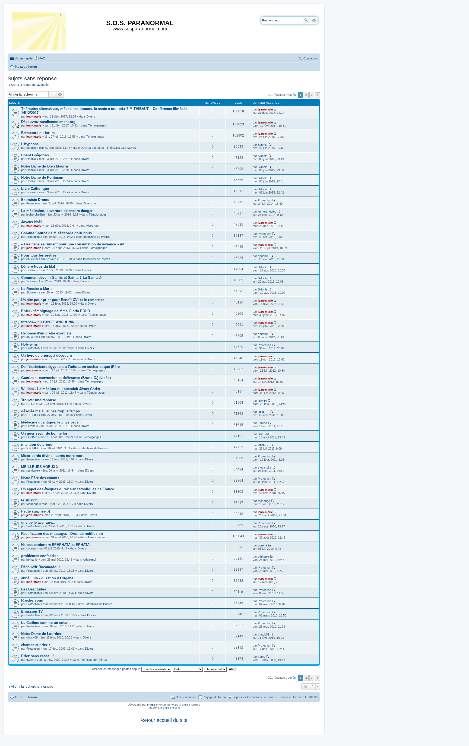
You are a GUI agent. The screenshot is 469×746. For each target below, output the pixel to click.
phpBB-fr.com (171, 707)
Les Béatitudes (33, 589)
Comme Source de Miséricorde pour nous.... (58, 233)
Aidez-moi (89, 203)
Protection (33, 203)
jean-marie (33, 116)
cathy (30, 659)
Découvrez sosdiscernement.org (48, 122)
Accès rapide (24, 58)
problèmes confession (40, 556)
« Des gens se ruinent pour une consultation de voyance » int (72, 244)
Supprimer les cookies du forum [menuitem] (253, 697)
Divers (91, 116)
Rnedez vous (32, 600)
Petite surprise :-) (35, 511)
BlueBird (31, 437)
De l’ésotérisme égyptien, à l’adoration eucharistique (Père (70, 367)
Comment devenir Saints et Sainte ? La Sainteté (61, 278)
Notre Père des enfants (40, 478)
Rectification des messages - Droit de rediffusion (62, 534)
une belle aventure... (38, 522)
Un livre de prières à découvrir (46, 355)
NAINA (30, 403)
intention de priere (36, 444)
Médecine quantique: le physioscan (51, 422)
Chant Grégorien (35, 155)
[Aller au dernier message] (275, 109)
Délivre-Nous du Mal (38, 266)
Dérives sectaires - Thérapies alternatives (108, 147)
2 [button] (306, 94)
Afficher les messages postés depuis (116, 669)
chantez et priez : (35, 645)
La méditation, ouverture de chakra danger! (57, 211)
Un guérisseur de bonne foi (44, 433)
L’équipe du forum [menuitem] (214, 697)
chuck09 (32, 259)
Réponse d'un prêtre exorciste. (46, 333)
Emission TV (32, 611)
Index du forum (26, 697)
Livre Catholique (35, 188)
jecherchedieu (35, 214)
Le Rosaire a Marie (36, 289)
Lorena (31, 426)
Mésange (32, 503)
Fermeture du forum (38, 133)
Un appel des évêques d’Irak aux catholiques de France (67, 489)
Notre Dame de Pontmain (42, 177)
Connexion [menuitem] (310, 58)
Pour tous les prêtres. (39, 255)
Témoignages (97, 125)
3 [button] (312, 94)
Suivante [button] (317, 95)
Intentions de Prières (96, 236)
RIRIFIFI (32, 414)
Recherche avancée (314, 20)
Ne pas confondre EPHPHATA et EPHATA (55, 545)
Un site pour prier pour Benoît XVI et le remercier (62, 300)
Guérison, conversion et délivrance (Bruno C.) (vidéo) (66, 378)
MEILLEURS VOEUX (38, 467)
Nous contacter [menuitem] (186, 697)
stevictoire (33, 470)
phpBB (151, 704)
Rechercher (306, 20)
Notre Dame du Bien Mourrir (44, 166)
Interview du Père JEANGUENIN (47, 322)
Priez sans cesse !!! (37, 656)
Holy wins (29, 344)
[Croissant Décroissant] (215, 669)
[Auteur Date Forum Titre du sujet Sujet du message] (188, 669)
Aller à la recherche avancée (30, 84)
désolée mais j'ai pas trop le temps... (52, 411)
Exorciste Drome (35, 200)
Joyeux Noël (31, 222)
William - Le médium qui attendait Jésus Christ (60, 389)
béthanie (31, 559)
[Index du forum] (39, 30)
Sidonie (31, 147)
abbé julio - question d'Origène (47, 578)
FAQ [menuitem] (42, 58)
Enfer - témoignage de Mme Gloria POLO (55, 311)
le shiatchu (30, 500)
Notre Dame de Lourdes (41, 634)
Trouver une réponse (38, 400)
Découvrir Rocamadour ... (42, 567)
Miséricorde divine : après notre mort (52, 456)
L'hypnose (30, 144)
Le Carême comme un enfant (45, 623)
